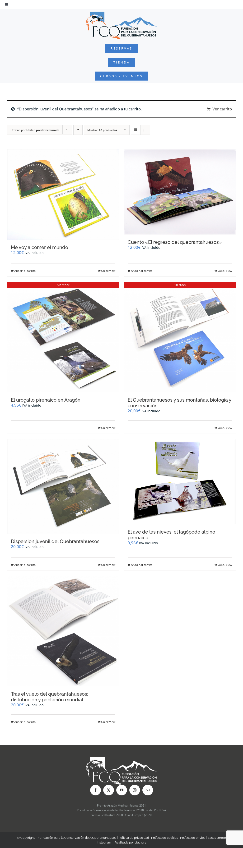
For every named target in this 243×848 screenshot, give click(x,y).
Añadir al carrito (25, 271)
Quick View (108, 271)
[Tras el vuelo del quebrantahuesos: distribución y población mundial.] (63, 631)
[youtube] (121, 790)
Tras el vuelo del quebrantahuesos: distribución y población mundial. (49, 697)
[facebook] (95, 790)
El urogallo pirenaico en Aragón (45, 400)
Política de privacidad (133, 837)
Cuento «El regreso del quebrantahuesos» (175, 242)
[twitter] (108, 790)
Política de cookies (164, 837)
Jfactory (140, 842)
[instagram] (134, 790)
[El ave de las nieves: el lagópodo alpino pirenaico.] (180, 481)
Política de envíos (192, 837)
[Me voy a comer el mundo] (63, 194)
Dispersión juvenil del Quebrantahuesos (55, 541)
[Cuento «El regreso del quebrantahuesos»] (180, 192)
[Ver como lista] (145, 130)
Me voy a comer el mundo (39, 247)
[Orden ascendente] (78, 130)
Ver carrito (222, 109)
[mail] (147, 790)
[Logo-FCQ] (121, 13)
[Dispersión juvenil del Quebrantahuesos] (63, 486)
